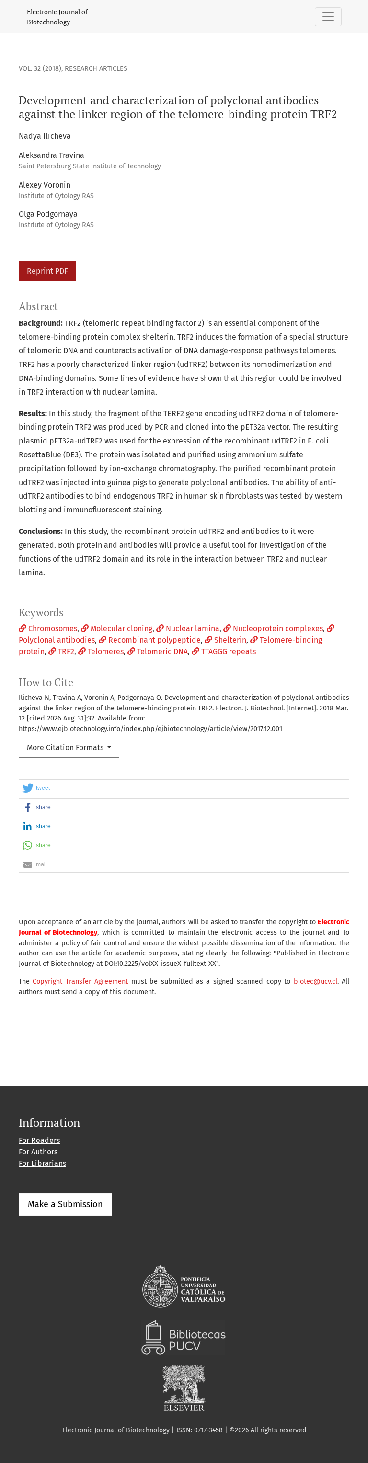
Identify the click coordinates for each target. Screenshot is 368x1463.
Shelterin (229, 639)
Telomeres (105, 651)
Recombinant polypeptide (153, 639)
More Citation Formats (66, 747)
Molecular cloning (120, 628)
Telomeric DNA (161, 651)
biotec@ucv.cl (315, 981)
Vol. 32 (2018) (40, 69)
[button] (184, 788)
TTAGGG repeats (227, 651)
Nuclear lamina (191, 628)
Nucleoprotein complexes (277, 628)
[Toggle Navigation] (328, 16)
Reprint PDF (47, 271)
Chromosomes (51, 628)
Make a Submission (65, 1204)
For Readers (39, 1140)
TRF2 (65, 651)
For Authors (38, 1151)
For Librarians (42, 1163)
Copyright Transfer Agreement (80, 981)
